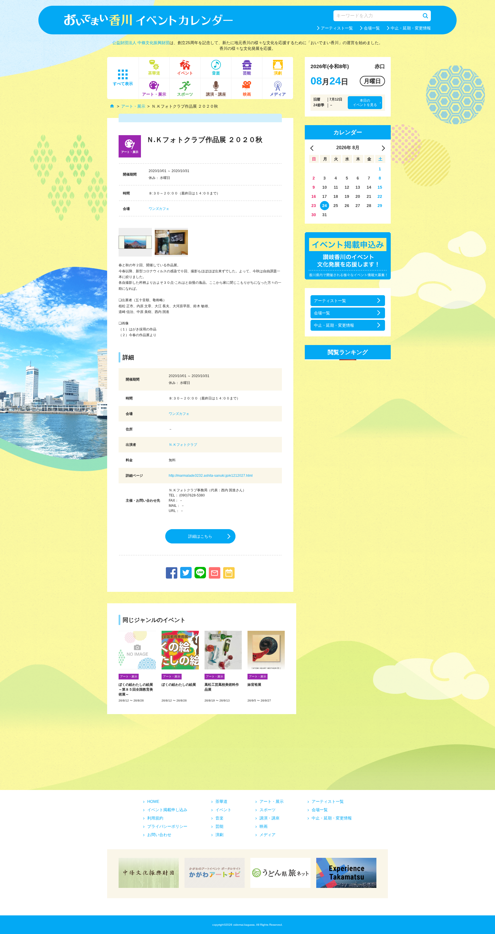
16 (313, 196)
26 (347, 205)
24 (324, 205)
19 (347, 196)
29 (380, 205)
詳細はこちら (200, 536)
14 (369, 187)
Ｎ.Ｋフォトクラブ (183, 445)
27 (357, 205)
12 (347, 187)
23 (313, 205)
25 (335, 205)
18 (335, 196)
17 (324, 196)
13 (357, 187)
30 (313, 214)
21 (369, 196)
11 (336, 187)
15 (380, 187)
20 (357, 196)
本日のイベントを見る (365, 102)
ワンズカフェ (159, 209)
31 (324, 214)
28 (369, 205)
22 (380, 196)
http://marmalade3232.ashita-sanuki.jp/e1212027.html (211, 476)
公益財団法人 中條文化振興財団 (141, 42)
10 (324, 187)
